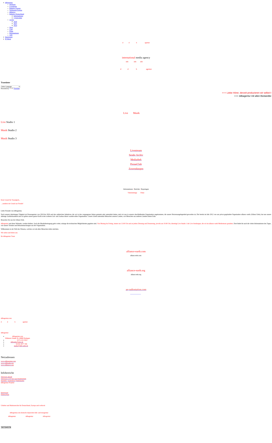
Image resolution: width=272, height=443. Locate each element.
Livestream (13, 6)
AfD (10, 35)
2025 (15, 24)
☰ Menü (8, 39)
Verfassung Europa (15, 10)
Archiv (11, 20)
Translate (17, 88)
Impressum (8, 37)
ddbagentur (9, 3)
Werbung (12, 4)
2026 (15, 22)
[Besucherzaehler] (6, 428)
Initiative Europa (15, 8)
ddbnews (12, 12)
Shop (11, 27)
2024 (15, 25)
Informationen (18, 16)
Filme (11, 31)
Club (11, 29)
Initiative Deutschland (16, 14)
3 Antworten (18, 18)
